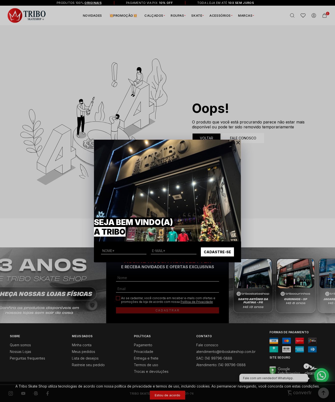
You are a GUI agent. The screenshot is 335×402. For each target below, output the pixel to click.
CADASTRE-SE (217, 252)
